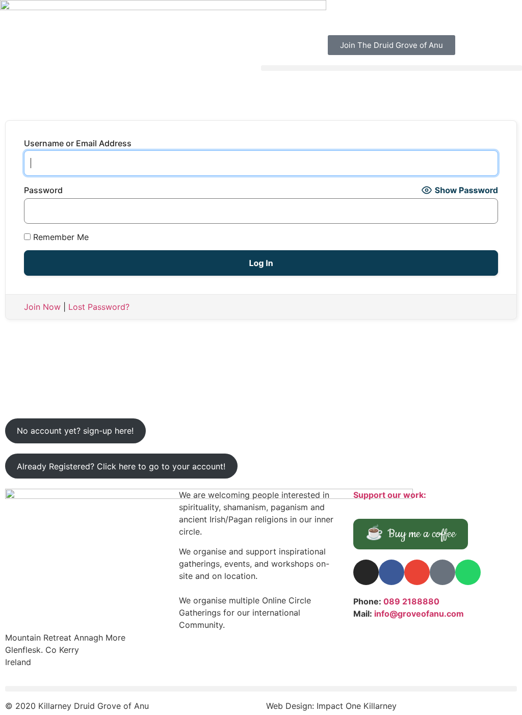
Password (43, 190)
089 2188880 (411, 601)
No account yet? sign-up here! (75, 431)
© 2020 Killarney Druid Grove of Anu (77, 706)
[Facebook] (391, 572)
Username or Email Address (78, 143)
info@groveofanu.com (419, 613)
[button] (391, 68)
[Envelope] (417, 572)
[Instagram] (366, 572)
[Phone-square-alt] (442, 572)
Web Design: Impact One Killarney (331, 706)
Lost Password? (98, 307)
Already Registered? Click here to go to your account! (121, 466)
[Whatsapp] (468, 572)
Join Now (42, 307)
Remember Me (60, 237)
